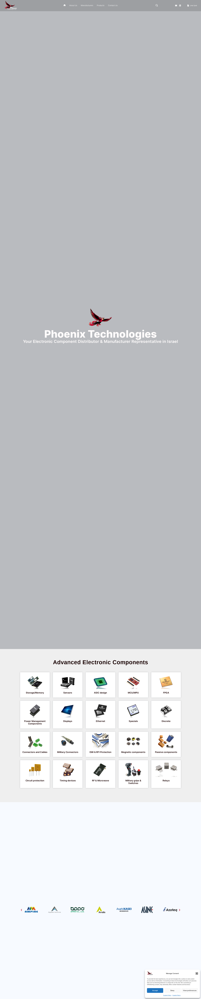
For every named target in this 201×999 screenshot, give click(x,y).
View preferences (189, 990)
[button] (197, 973)
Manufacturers (87, 5)
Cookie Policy (167, 995)
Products (100, 5)
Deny (172, 990)
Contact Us (113, 5)
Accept (155, 990)
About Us (73, 5)
